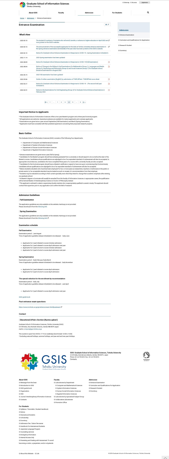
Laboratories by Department (65, 382)
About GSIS (33, 13)
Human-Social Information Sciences (69, 391)
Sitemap (126, 2)
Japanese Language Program (30, 429)
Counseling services (27, 432)
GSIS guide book (24, 297)
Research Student (126, 45)
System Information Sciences (66, 388)
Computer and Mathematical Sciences (69, 385)
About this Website (27, 453)
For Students (117, 13)
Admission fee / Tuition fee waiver (32, 423)
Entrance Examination (127, 35)
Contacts (73, 359)
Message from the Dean (29, 382)
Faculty (61, 13)
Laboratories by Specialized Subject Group (70, 397)
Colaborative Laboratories (64, 399)
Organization (25, 391)
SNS (22, 394)
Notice (23, 412)
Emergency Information (28, 435)
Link (37, 453)
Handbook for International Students (33, 426)
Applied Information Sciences (67, 394)
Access (134, 2)
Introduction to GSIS (27, 385)
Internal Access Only (27, 437)
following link (42, 207)
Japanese (144, 2)
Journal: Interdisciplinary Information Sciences (36, 397)
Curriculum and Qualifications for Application (135, 40)
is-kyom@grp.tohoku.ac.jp (33, 329)
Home (22, 18)
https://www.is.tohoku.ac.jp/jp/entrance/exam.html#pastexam (39, 307)
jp (108, 24)
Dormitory (123, 50)
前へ (46, 102)
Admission (89, 13)
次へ (84, 102)
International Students (28, 415)
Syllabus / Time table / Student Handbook (34, 409)
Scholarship (25, 418)
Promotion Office (61, 402)
